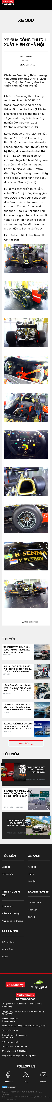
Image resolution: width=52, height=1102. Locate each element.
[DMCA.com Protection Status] (9, 1087)
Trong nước (30, 780)
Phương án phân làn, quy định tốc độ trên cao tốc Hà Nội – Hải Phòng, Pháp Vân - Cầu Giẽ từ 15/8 (19, 793)
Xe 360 (26, 20)
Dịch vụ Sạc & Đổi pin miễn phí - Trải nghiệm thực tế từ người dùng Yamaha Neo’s (17, 667)
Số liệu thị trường (11, 913)
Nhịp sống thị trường (12, 920)
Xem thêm (25, 743)
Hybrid (31, 874)
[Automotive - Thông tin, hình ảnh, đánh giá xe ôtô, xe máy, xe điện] (8, 2)
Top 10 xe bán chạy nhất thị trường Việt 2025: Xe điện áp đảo (31, 769)
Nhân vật (32, 909)
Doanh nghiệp (38, 891)
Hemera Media (8, 1021)
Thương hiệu (34, 902)
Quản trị (32, 917)
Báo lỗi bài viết (29, 65)
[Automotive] (26, 996)
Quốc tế (6, 866)
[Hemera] (39, 984)
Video (5, 956)
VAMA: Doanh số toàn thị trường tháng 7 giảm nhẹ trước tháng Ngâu (20, 823)
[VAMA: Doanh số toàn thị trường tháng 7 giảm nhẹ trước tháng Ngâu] (38, 825)
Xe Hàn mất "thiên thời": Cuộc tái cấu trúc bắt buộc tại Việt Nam (16, 648)
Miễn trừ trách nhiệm (11, 1042)
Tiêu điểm (10, 754)
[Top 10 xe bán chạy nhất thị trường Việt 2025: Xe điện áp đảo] (13, 772)
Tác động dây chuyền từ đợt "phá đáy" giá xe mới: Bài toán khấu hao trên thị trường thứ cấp (17, 687)
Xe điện (31, 881)
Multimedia (10, 931)
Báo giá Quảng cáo (10, 1030)
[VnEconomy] (15, 984)
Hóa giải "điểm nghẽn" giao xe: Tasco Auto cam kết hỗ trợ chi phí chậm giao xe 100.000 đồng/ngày (18, 725)
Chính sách (7, 906)
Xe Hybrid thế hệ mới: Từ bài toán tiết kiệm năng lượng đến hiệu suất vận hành (17, 706)
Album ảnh (7, 949)
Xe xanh (34, 855)
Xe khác (32, 866)
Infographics (8, 942)
